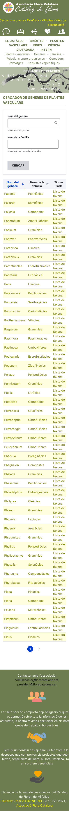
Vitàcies (33, 320)
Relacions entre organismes (25, 58)
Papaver (10, 239)
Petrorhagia (12, 429)
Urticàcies (35, 275)
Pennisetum (12, 383)
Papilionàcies (37, 293)
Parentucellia (13, 266)
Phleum (9, 510)
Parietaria (10, 275)
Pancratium (12, 221)
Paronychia (12, 311)
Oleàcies (34, 501)
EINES (37, 45)
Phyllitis (9, 546)
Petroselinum (13, 438)
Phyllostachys (13, 555)
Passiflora (11, 338)
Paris (7, 284)
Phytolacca (12, 582)
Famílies (55, 54)
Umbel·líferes (37, 347)
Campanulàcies (38, 573)
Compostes (36, 212)
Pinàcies (34, 592)
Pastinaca (11, 347)
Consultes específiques (43, 63)
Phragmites (12, 537)
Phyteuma (11, 573)
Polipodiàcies (37, 374)
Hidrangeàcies (38, 492)
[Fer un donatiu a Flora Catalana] (20, 34)
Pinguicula (11, 628)
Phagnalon (11, 465)
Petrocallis (11, 411)
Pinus (8, 637)
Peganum (10, 365)
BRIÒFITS (37, 41)
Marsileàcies (36, 610)
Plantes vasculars (18, 54)
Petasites (10, 402)
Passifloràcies (37, 338)
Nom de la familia (18, 137)
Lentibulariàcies (39, 628)
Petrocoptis (12, 420)
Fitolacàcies (36, 582)
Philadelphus (13, 492)
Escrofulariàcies (39, 266)
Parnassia (10, 302)
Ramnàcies (35, 203)
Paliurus (9, 203)
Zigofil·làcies (37, 365)
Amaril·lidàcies (38, 221)
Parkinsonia (12, 293)
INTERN (46, 50)
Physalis (9, 564)
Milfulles (47, 20)
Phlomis (9, 519)
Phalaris (9, 474)
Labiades (34, 519)
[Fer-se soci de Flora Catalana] (61, 34)
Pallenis (9, 212)
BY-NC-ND (22, 801)
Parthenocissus (14, 320)
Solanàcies (35, 564)
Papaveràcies (37, 239)
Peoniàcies (35, 193)
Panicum (10, 230)
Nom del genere (18, 116)
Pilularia (9, 610)
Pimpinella (11, 619)
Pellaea (9, 374)
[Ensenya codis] (48, 89)
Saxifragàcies (37, 302)
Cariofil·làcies (37, 311)
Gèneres (39, 54)
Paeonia (9, 193)
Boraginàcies (37, 456)
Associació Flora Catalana (34, 805)
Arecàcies (35, 528)
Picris (8, 601)
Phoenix (9, 528)
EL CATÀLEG (14, 41)
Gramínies (35, 230)
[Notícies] (6, 34)
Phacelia (10, 456)
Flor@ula (33, 20)
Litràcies (34, 393)
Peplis (8, 393)
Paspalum (11, 329)
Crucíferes (35, 411)
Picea (8, 592)
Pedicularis (11, 356)
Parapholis (11, 257)
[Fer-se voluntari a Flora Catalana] (47, 33)
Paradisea (11, 248)
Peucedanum (13, 447)
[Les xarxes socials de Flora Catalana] (34, 33)
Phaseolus (11, 483)
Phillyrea (10, 501)
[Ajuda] (31, 89)
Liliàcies (33, 248)
